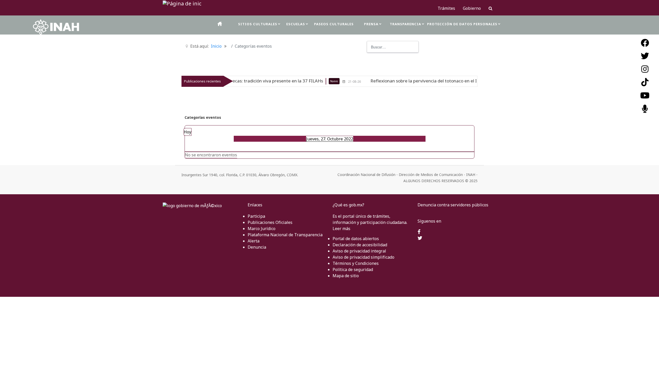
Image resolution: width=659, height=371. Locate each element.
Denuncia (257, 247)
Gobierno (472, 8)
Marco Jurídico (261, 228)
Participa (256, 216)
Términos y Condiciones (356, 263)
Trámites (446, 8)
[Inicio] (220, 23)
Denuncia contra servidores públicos (453, 205)
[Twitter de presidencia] (420, 238)
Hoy (187, 132)
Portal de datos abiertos (356, 238)
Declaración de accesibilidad (360, 245)
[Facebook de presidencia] (419, 232)
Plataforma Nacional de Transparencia (285, 235)
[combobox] (393, 47)
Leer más (341, 228)
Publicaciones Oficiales (270, 222)
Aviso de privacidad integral (359, 251)
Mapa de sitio (346, 276)
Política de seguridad (353, 269)
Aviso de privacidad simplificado (363, 257)
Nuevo (318, 81)
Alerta (253, 241)
